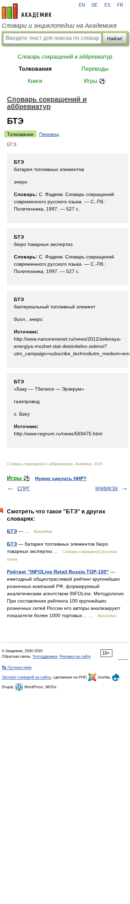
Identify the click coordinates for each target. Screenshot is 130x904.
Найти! (114, 38)
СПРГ (23, 488)
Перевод (49, 134)
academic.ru (27, 11)
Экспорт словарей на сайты (26, 677)
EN (82, 5)
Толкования (35, 69)
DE (95, 5)
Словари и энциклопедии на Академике (59, 25)
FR (120, 5)
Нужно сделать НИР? (61, 478)
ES (107, 5)
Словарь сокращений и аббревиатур (65, 57)
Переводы (95, 69)
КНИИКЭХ (106, 488)
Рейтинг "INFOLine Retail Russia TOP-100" (58, 571)
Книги (35, 81)
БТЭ (12, 531)
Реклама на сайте (75, 656)
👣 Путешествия (17, 667)
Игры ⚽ (95, 81)
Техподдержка (44, 656)
